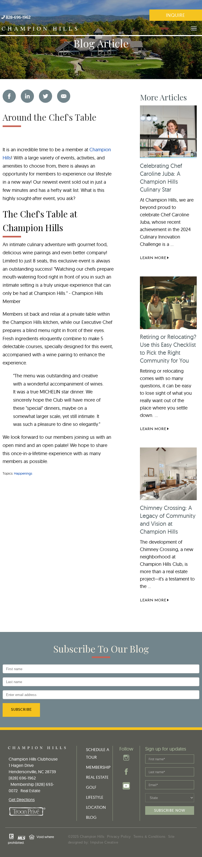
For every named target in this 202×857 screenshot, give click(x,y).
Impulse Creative (104, 842)
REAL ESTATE (97, 777)
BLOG (91, 817)
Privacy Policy (119, 837)
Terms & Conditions (149, 837)
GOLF (91, 787)
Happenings (23, 473)
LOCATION (96, 807)
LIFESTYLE (94, 797)
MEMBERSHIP (98, 767)
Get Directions (22, 799)
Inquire (175, 15)
